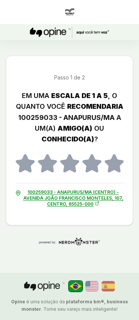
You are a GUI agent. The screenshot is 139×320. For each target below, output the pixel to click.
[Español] (108, 286)
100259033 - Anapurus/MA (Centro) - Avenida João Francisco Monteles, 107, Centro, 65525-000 (73, 198)
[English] (92, 286)
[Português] (75, 286)
